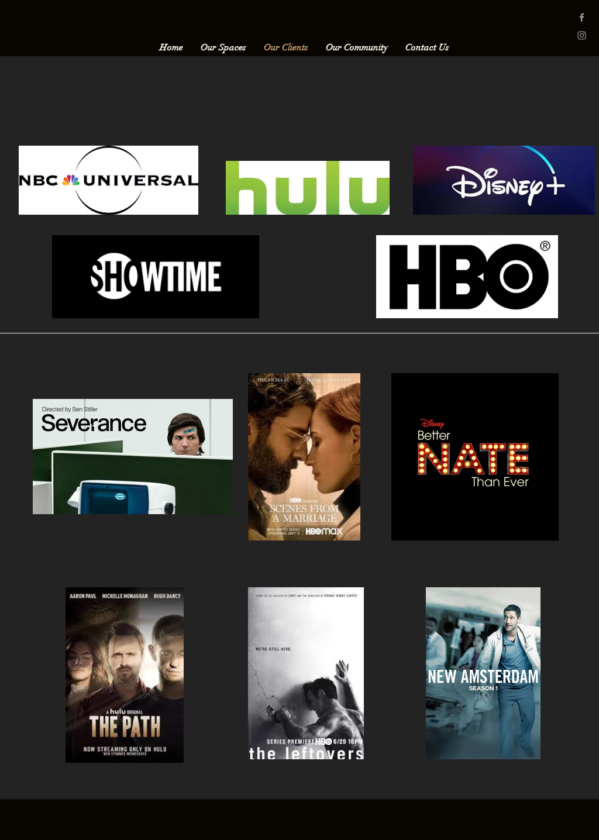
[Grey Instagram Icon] (581, 35)
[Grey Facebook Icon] (581, 17)
